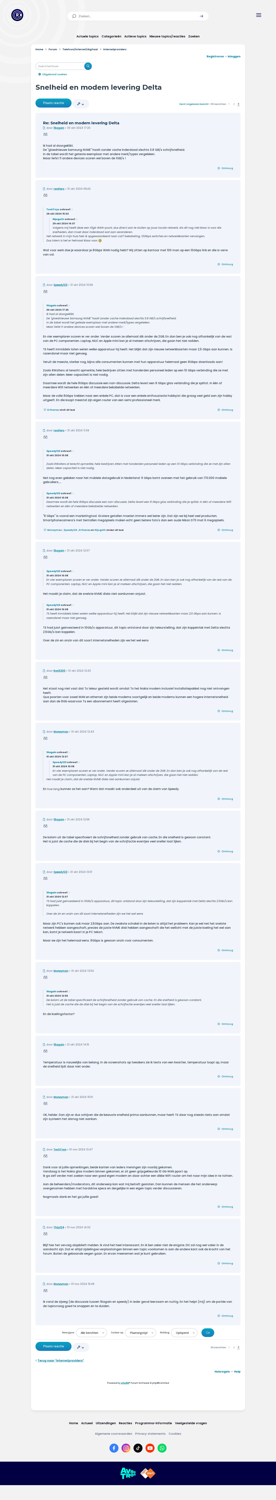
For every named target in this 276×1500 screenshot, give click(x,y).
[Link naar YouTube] (150, 1448)
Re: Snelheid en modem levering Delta (81, 123)
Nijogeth (58, 219)
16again (59, 128)
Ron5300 (59, 671)
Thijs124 (59, 1227)
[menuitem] (222, 1371)
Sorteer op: (117, 1332)
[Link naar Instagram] (125, 1448)
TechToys (52, 209)
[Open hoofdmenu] (259, 15)
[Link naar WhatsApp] (162, 1448)
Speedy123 (60, 285)
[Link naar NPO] (148, 1473)
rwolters (59, 189)
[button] (201, 16)
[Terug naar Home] (17, 15)
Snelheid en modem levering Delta (98, 87)
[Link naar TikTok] (138, 1448)
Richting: (165, 1332)
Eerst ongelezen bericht (194, 104)
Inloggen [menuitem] (234, 56)
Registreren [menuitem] (215, 56)
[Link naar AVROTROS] (128, 1473)
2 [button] (234, 103)
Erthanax (53, 409)
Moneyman (54, 530)
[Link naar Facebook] (113, 1448)
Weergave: (68, 1332)
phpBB (125, 1383)
